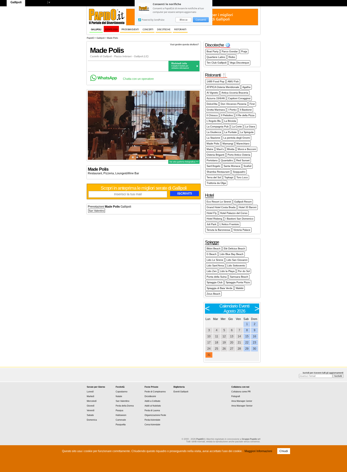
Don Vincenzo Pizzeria (233, 103)
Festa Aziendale (152, 420)
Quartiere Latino (216, 57)
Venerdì (90, 410)
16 (254, 336)
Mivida (230, 149)
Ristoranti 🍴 (216, 75)
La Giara (250, 126)
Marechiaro (242, 143)
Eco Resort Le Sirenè (219, 201)
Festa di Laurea (152, 410)
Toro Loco (242, 177)
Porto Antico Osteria (239, 154)
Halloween (121, 415)
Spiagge (212, 242)
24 (209, 348)
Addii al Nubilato (153, 405)
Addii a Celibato (152, 401)
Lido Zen (212, 271)
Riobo (231, 57)
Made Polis (112, 38)
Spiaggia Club (214, 282)
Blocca (183, 19)
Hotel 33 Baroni (247, 207)
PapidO (90, 38)
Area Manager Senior (241, 405)
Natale (119, 396)
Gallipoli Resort (243, 201)
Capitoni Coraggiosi (239, 98)
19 (224, 342)
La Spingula (247, 132)
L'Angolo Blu (214, 120)
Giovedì (90, 405)
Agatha (246, 87)
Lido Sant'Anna (215, 265)
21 (239, 342)
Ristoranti (180, 29)
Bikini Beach (213, 248)
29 (247, 348)
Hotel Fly (212, 213)
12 (224, 336)
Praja (244, 51)
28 (239, 348)
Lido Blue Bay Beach (231, 254)
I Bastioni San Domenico (239, 218)
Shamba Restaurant (218, 171)
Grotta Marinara (216, 109)
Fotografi (235, 396)
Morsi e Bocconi (247, 149)
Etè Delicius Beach (234, 248)
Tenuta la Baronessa (218, 229)
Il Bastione (246, 109)
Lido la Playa (227, 271)
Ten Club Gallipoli (216, 62)
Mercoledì (92, 401)
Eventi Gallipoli (181, 391)
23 (254, 342)
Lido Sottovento (236, 265)
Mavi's (220, 149)
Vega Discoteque (239, 62)
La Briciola (230, 120)
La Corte (237, 126)
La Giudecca (214, 132)
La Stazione (213, 137)
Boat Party (213, 51)
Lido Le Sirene (215, 259)
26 (224, 348)
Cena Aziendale (152, 424)
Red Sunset (243, 160)
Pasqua (119, 410)
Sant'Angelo (213, 166)
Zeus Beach (213, 293)
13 (231, 336)
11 (216, 336)
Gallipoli (96, 29)
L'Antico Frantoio (229, 224)
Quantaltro (227, 160)
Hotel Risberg (214, 218)
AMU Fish (233, 81)
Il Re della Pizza (245, 115)
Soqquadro (239, 171)
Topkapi (228, 177)
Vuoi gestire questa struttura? (184, 44)
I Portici (232, 109)
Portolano (212, 160)
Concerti (148, 29)
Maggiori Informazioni (258, 451)
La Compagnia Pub (218, 126)
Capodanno (121, 391)
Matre (210, 149)
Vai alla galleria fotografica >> (183, 162)
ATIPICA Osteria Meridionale (223, 87)
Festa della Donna (125, 405)
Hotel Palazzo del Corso (233, 213)
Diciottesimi (150, 396)
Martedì (90, 396)
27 (231, 348)
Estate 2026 (111, 29)
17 (209, 342)
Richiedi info (179, 63)
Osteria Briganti (215, 154)
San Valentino (96, 210)
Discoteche (163, 29)
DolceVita (212, 103)
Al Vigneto (212, 92)
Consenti (201, 19)
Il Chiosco (212, 115)
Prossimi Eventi (130, 29)
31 (209, 354)
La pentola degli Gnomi (236, 137)
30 (254, 348)
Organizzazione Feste (155, 415)
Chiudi (283, 451)
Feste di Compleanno (155, 391)
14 (239, 336)
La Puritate (230, 132)
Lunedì (90, 391)
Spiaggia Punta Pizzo (238, 282)
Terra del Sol (214, 177)
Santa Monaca (232, 166)
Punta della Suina (217, 276)
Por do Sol (244, 271)
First (252, 103)
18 (216, 342)
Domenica (92, 420)
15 (247, 336)
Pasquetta (121, 424)
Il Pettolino (227, 115)
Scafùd (247, 166)
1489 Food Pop (215, 81)
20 (231, 342)
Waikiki (239, 288)
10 (209, 336)
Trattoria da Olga (216, 183)
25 (216, 348)
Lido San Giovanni (236, 259)
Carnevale (121, 420)
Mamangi (227, 143)
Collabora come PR (241, 391)
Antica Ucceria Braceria (234, 92)
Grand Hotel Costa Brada (221, 207)
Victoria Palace (241, 229)
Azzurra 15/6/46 (216, 98)
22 (247, 342)
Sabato (90, 415)
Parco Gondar (230, 51)
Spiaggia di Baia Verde (219, 288)
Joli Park (211, 224)
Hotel (209, 195)
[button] (133, 157)
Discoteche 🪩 (217, 45)
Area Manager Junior (241, 401)
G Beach (212, 254)
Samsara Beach (239, 276)
